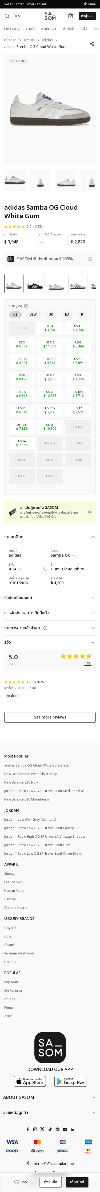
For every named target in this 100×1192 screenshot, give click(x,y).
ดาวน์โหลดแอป (36, 4)
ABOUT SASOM (18, 1097)
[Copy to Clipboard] (45, 569)
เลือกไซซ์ (77, 1182)
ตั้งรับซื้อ (50, 1182)
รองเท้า (29, 40)
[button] (7, 16)
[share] (92, 43)
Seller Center (14, 4)
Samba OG (61, 555)
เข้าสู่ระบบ (87, 16)
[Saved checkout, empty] (70, 16)
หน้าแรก (10, 40)
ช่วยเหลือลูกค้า (15, 1112)
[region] (50, 109)
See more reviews (50, 717)
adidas (47, 40)
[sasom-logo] (50, 16)
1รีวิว (87, 664)
